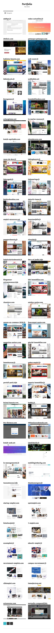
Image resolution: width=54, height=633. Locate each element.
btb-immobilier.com (36, 279)
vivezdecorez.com (35, 139)
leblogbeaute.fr (34, 159)
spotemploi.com (34, 503)
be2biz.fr (31, 402)
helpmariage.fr (34, 179)
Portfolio (27, 4)
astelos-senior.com (35, 302)
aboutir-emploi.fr (35, 543)
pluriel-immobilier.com (37, 342)
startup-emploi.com (11, 503)
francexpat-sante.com (36, 322)
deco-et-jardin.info (35, 259)
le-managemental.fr (11, 463)
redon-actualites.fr (35, 19)
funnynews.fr (8, 99)
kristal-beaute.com (10, 402)
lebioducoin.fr (9, 79)
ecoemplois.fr (8, 543)
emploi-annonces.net (11, 219)
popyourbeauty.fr (10, 239)
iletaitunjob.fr (9, 523)
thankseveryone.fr (35, 483)
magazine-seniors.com (12, 342)
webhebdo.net (33, 79)
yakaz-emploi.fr (34, 362)
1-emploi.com (33, 523)
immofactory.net (34, 583)
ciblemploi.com (9, 583)
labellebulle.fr (33, 443)
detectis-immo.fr (34, 199)
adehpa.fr (7, 19)
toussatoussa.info (10, 483)
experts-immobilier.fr (36, 382)
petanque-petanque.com (37, 39)
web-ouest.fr (33, 59)
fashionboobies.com (11, 199)
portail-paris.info (10, 382)
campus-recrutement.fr (37, 563)
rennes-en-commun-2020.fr (14, 322)
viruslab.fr (32, 239)
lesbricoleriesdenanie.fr (12, 259)
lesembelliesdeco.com (36, 99)
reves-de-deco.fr (9, 159)
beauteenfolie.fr (34, 219)
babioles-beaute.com (11, 59)
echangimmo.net (9, 119)
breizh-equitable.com (11, 139)
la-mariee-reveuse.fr (36, 119)
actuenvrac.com (9, 603)
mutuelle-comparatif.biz (37, 603)
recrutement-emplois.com (13, 563)
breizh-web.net (9, 443)
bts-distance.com (10, 423)
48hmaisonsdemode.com (37, 423)
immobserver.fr (9, 362)
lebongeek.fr (8, 179)
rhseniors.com (8, 302)
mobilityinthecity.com (37, 463)
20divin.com (8, 39)
